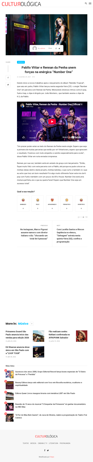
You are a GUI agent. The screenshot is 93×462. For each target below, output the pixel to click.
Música (21, 62)
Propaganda (65, 443)
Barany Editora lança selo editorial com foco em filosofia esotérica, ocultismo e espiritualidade (48, 383)
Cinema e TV (42, 443)
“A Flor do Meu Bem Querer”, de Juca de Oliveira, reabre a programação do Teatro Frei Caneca (51, 416)
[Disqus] (46, 286)
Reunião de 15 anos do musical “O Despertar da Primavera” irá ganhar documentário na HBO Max (50, 405)
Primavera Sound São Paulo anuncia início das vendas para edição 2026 (17, 334)
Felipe (52, 457)
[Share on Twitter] (8, 85)
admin (42, 48)
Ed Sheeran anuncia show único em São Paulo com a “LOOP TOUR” (17, 350)
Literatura (53, 443)
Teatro (26, 443)
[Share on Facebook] (8, 78)
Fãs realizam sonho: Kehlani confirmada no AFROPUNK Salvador (59, 334)
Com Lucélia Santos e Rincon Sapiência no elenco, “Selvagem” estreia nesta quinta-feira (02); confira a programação (70, 235)
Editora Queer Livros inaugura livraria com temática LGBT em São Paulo (45, 393)
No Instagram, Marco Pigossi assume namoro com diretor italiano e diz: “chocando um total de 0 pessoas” (34, 234)
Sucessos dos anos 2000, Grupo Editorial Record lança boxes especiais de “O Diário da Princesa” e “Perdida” (50, 373)
